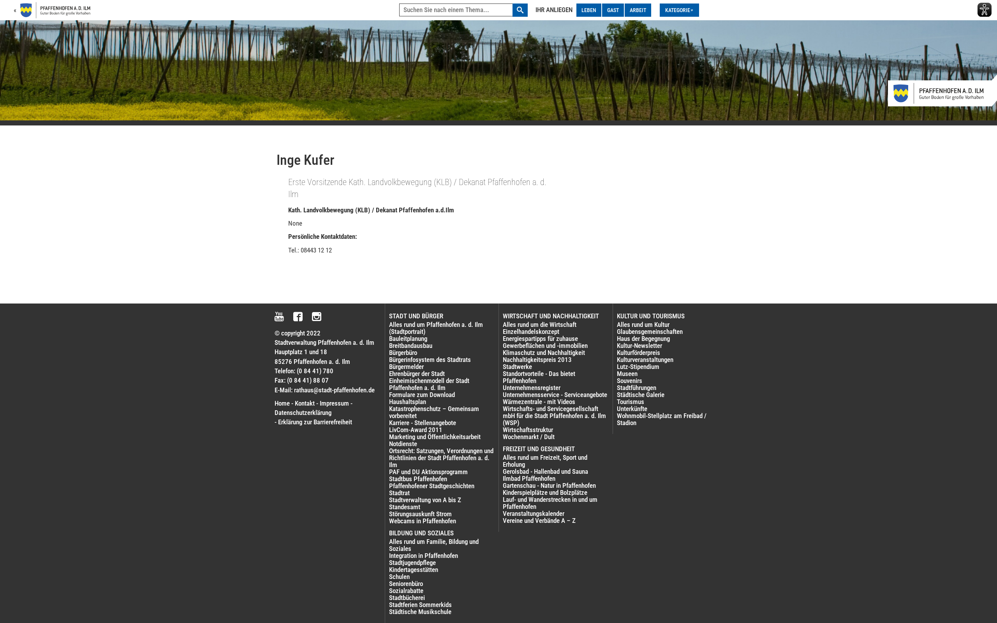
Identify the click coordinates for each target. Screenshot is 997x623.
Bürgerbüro (403, 352)
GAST (613, 10)
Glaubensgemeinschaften (650, 331)
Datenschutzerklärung (303, 413)
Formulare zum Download (422, 394)
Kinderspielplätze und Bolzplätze (545, 492)
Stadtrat (399, 492)
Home (282, 403)
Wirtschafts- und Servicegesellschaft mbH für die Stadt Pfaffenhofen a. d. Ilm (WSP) (554, 415)
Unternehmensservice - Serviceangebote (555, 394)
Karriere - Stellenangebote (422, 422)
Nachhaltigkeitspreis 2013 (537, 359)
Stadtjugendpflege (412, 562)
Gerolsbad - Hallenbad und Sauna (545, 471)
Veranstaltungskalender (533, 513)
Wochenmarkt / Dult (529, 436)
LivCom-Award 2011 (415, 429)
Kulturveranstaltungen (645, 359)
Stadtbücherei (407, 597)
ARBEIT (638, 10)
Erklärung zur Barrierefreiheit (315, 422)
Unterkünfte (632, 408)
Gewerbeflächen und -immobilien (545, 345)
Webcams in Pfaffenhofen (422, 520)
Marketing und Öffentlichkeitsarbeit (435, 436)
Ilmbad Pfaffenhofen (529, 478)
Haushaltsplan (407, 401)
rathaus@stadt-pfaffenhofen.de (334, 390)
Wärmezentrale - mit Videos (539, 401)
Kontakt (305, 403)
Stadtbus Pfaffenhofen (418, 478)
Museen (627, 373)
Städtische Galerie (640, 394)
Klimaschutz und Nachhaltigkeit (544, 352)
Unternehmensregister (531, 387)
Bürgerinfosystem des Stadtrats (430, 359)
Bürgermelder (406, 366)
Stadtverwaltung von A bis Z (425, 499)
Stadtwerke (517, 366)
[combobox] (463, 10)
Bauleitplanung (408, 338)
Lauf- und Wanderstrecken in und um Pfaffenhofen (550, 503)
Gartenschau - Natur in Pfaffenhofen (549, 485)
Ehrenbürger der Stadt (417, 373)
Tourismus (630, 401)
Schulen (399, 576)
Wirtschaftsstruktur (528, 429)
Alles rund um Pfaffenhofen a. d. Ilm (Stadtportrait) (436, 328)
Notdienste (403, 443)
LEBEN (588, 10)
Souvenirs (629, 380)
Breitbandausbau (410, 345)
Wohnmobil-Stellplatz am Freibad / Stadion (661, 419)
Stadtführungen (636, 387)
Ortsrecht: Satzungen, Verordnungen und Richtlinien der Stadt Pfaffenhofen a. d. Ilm (441, 457)
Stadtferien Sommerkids (420, 604)
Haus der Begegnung (643, 338)
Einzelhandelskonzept (531, 331)
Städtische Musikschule (420, 611)
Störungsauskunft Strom (420, 513)
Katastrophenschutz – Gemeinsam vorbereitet (434, 412)
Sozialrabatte (406, 590)
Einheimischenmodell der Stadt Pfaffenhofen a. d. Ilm (429, 384)
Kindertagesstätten (413, 569)
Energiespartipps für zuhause (540, 338)
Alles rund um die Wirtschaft (539, 324)
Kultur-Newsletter (639, 345)
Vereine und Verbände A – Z (539, 520)
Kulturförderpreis (638, 352)
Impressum (334, 403)
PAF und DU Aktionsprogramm (428, 471)
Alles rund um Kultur (643, 324)
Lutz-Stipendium (638, 366)
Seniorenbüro (406, 583)
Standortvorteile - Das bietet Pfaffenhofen (539, 377)
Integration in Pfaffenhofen (423, 555)
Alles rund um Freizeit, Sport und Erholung (545, 461)
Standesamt (404, 506)
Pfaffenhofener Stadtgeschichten (431, 485)
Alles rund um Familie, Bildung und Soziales (434, 545)
